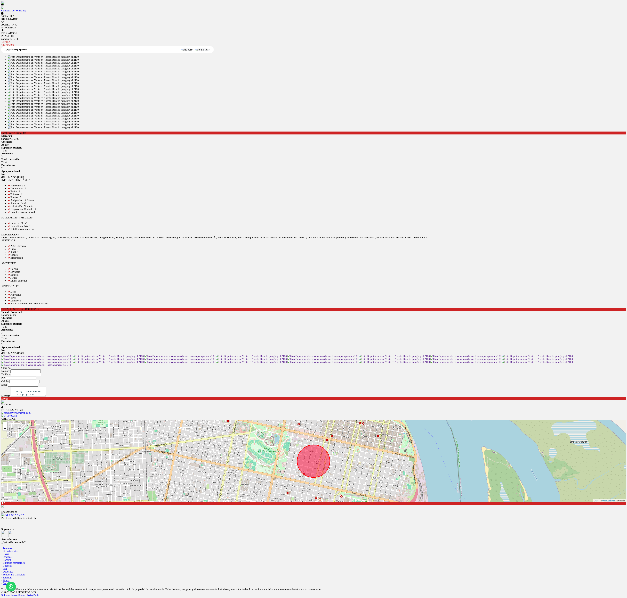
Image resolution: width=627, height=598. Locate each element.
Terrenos (7, 548)
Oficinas (7, 557)
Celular (5, 381)
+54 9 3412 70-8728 (14, 515)
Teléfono (5, 374)
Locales (7, 559)
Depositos (8, 571)
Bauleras (7, 577)
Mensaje (5, 395)
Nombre (5, 371)
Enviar (4, 398)
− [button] (5, 428)
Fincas (6, 580)
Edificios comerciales (14, 562)
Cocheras (7, 565)
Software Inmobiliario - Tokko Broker (20, 595)
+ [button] (5, 424)
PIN (3, 377)
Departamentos (10, 551)
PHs (5, 568)
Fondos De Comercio (14, 574)
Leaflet (596, 500)
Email (4, 384)
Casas (6, 554)
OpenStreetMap (608, 500)
